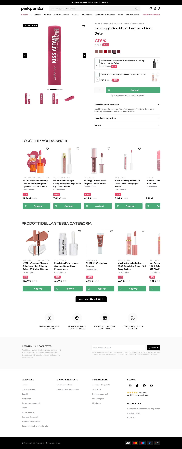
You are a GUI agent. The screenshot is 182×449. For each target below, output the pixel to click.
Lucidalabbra (138, 23)
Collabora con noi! (100, 394)
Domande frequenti (101, 385)
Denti (24, 408)
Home (98, 23)
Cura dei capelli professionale (35, 426)
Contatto (96, 389)
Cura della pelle (28, 389)
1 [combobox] (96, 66)
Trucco (117, 23)
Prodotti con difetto (31, 421)
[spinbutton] (99, 90)
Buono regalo (98, 399)
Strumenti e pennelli (31, 403)
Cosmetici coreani (30, 417)
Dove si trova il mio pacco (68, 389)
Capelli (25, 394)
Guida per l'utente (65, 385)
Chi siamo (96, 403)
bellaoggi (107, 23)
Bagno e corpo (28, 412)
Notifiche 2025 (133, 413)
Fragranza (26, 399)
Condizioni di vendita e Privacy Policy (143, 409)
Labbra (126, 23)
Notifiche (131, 418)
